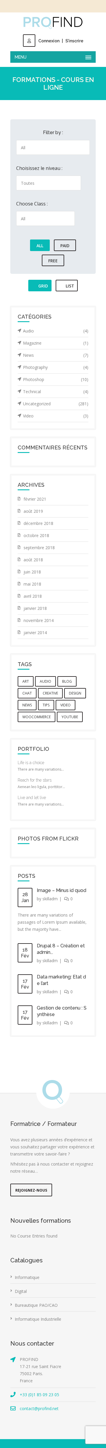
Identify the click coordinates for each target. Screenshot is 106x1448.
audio (45, 681)
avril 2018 (33, 596)
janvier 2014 (35, 632)
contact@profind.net (39, 1408)
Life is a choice (31, 762)
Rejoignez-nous (31, 1190)
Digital (21, 1291)
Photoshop (55, 379)
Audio (55, 331)
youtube (70, 716)
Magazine (55, 343)
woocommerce (36, 716)
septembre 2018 (39, 547)
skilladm (50, 898)
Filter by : (53, 132)
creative (50, 693)
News (55, 355)
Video (55, 416)
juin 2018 (32, 572)
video (65, 705)
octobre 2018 (36, 535)
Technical (55, 391)
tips (46, 705)
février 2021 (35, 499)
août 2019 (33, 511)
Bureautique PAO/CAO (36, 1305)
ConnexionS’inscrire (60, 40)
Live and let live (32, 797)
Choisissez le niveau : (39, 168)
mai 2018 (32, 584)
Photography (55, 367)
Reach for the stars (35, 780)
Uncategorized (55, 403)
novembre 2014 (39, 620)
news (27, 705)
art (25, 681)
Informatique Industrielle (38, 1319)
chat (27, 693)
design (75, 693)
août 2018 (33, 560)
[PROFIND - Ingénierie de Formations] (53, 23)
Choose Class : (32, 203)
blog (67, 681)
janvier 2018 (35, 608)
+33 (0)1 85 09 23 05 (39, 1394)
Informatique (27, 1277)
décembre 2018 (38, 523)
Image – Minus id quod (61, 890)
